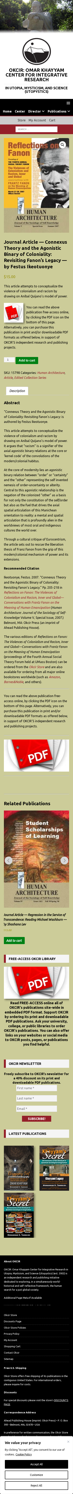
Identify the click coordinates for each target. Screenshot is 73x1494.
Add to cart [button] (14, 940)
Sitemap (8, 1359)
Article (8, 377)
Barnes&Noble (13, 682)
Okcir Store (36, 667)
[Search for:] (36, 129)
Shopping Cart (12, 1346)
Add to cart (27, 360)
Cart (52, 120)
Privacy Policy (11, 1333)
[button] (67, 103)
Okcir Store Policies (15, 1327)
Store (22, 120)
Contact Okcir (11, 1352)
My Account (37, 120)
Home (7, 111)
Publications (57, 111)
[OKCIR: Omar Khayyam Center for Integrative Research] (36, 31)
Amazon (54, 677)
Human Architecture (51, 372)
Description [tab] (17, 391)
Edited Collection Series (30, 377)
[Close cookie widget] (68, 1441)
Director (34, 111)
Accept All (36, 1464)
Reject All (36, 1485)
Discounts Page (12, 1321)
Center (20, 111)
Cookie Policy (24, 1454)
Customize (36, 1474)
